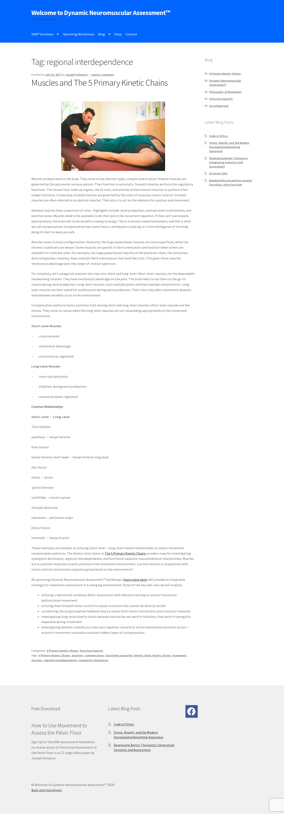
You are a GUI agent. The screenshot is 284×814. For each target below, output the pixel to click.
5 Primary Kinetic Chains (62, 650)
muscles (36, 660)
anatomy (77, 655)
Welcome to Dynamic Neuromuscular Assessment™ (100, 13)
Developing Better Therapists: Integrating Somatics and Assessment (228, 162)
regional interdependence (60, 660)
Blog (101, 34)
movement (179, 655)
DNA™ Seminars (42, 34)
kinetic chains (162, 655)
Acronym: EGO (218, 173)
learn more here (135, 579)
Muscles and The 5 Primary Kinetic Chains (99, 82)
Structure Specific (91, 650)
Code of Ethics (218, 136)
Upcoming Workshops (78, 34)
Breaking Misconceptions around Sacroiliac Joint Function (230, 182)
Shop (118, 34)
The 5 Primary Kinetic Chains (125, 553)
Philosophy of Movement (225, 92)
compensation (94, 655)
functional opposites (119, 655)
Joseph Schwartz (76, 74)
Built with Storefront (46, 790)
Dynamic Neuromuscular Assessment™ (225, 83)
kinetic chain (142, 655)
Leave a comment (102, 74)
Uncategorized (218, 106)
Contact (131, 34)
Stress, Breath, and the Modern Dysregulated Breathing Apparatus (229, 147)
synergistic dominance (93, 660)
